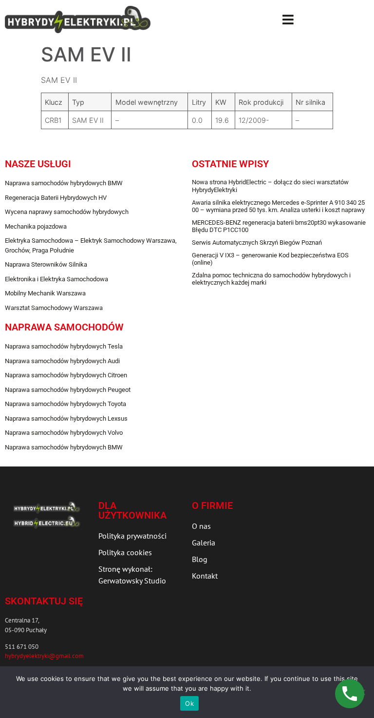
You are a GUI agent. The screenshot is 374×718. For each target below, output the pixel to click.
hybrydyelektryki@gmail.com (44, 656)
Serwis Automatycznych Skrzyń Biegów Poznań (257, 242)
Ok (189, 703)
